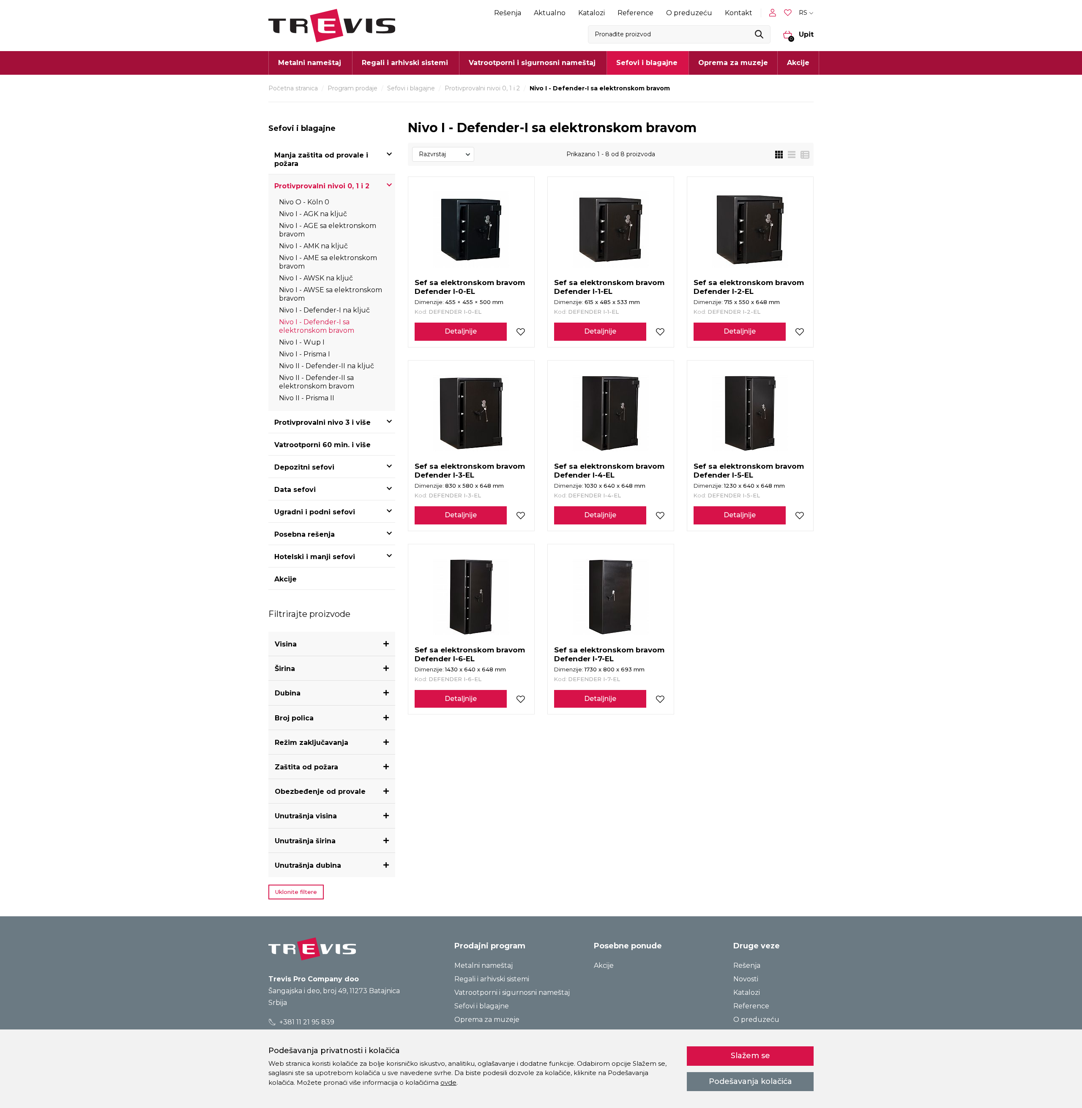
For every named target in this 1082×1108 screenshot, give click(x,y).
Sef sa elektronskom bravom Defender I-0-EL (470, 287)
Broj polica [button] (294, 718)
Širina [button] (285, 669)
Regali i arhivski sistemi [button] (405, 63)
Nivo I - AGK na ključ (313, 214)
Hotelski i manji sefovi (314, 557)
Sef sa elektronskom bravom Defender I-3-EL (470, 470)
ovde (448, 1082)
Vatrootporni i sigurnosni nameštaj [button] (532, 63)
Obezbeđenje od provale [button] (320, 792)
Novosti (745, 979)
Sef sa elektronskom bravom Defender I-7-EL (609, 654)
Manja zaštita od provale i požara (321, 159)
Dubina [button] (288, 693)
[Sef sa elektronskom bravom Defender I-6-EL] (471, 597)
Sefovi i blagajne (411, 88)
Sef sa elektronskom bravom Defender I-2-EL (749, 287)
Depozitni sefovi (304, 467)
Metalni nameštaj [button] (309, 63)
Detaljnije (461, 331)
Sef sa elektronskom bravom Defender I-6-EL (470, 654)
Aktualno (550, 13)
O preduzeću (689, 13)
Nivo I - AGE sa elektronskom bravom (327, 230)
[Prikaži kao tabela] (802, 154)
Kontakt (738, 13)
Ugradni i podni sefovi (314, 512)
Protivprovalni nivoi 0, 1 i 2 (482, 88)
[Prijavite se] (774, 13)
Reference (635, 13)
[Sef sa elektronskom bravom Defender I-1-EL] (611, 230)
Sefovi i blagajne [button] (647, 63)
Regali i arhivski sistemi (491, 979)
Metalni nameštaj (483, 965)
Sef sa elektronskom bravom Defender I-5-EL (749, 470)
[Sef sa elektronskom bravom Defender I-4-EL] (611, 413)
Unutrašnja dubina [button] (308, 865)
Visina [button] (286, 644)
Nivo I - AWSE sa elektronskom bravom (330, 294)
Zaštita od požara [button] (306, 767)
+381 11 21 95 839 (306, 1022)
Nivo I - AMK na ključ (313, 246)
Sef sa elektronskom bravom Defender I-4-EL (609, 470)
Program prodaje (352, 88)
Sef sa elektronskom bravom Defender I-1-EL (609, 287)
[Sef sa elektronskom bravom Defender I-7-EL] (611, 597)
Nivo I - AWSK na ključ (316, 278)
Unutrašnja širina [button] (305, 841)
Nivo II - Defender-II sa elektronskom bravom (316, 382)
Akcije (798, 63)
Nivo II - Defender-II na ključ (326, 366)
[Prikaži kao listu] (789, 154)
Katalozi (591, 13)
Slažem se (750, 1055)
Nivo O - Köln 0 (304, 202)
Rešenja (507, 13)
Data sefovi (295, 490)
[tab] (331, 644)
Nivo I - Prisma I (304, 354)
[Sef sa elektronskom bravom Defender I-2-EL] (750, 230)
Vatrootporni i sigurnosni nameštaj (512, 993)
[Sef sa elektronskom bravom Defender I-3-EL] (471, 413)
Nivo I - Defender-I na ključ (324, 310)
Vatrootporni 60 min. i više (322, 445)
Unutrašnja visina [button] (306, 816)
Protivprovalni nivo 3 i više (322, 422)
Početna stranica (293, 88)
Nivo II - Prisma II (306, 398)
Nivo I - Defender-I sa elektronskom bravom (316, 326)
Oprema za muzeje (733, 63)
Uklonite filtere (296, 891)
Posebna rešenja (304, 534)
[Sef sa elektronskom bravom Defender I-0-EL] (471, 230)
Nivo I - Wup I (302, 342)
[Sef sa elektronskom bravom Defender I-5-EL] (750, 413)
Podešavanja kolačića (750, 1081)
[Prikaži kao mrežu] (779, 154)
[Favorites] (789, 12)
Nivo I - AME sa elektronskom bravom (328, 262)
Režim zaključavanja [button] (311, 743)
